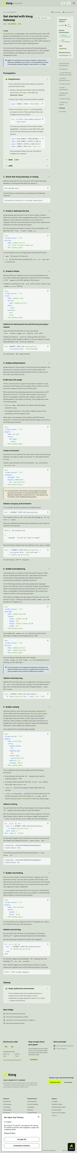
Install (40, 64)
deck (19, 24)
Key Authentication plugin (15, 384)
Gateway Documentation (65, 35)
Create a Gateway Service (64, 79)
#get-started (63, 48)
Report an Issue (6, 1055)
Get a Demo (68, 1082)
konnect (61, 25)
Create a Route (65, 84)
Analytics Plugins (57, 1104)
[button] (43, 103)
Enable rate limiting (63, 103)
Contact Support (61, 1048)
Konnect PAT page (19, 93)
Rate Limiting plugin (31, 890)
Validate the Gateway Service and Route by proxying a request (25, 325)
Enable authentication (63, 88)
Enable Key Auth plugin (12, 380)
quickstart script (22, 109)
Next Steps (8, 1009)
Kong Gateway (12, 12)
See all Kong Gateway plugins (15, 1023)
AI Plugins (55, 1101)
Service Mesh (7, 1110)
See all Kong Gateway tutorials (15, 1014)
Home (5, 12)
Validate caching (10, 804)
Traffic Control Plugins (59, 1113)
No (12, 1047)
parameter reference (21, 799)
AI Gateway (6, 1107)
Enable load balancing (63, 94)
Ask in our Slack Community (64, 1046)
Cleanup (6, 982)
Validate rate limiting (12, 929)
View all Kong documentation (12, 1060)
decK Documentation (65, 40)
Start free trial (55, 1082)
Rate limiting (7, 877)
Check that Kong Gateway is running (65, 74)
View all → (55, 1115)
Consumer (14, 394)
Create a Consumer (11, 450)
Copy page (44, 18)
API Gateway (7, 1104)
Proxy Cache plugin (40, 713)
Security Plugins (57, 1110)
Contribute (33, 1059)
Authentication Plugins (59, 1107)
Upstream (45, 597)
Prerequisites (9, 73)
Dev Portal (6, 1113)
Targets (12, 599)
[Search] (63, 3)
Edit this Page (17, 1055)
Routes (40, 220)
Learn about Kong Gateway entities (17, 1017)
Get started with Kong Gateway (64, 64)
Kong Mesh (30, 1107)
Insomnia (30, 1110)
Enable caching (65, 99)
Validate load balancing (13, 678)
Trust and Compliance (49, 1150)
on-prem (69, 25)
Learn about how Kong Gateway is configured (20, 1020)
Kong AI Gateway (32, 1104)
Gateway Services (28, 220)
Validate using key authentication (17, 503)
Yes (6, 1047)
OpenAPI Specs (32, 1113)
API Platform (7, 1101)
